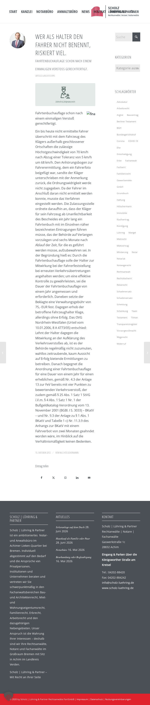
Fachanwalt (131, 160)
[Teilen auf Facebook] (41, 477)
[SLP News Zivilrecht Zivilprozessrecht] (65, 94)
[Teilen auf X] (53, 477)
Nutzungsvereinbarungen (118, 699)
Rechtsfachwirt (124, 278)
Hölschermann (124, 206)
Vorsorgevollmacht (126, 330)
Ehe (119, 147)
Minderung (122, 252)
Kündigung (122, 225)
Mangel (132, 232)
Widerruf (121, 343)
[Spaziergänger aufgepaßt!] (3, 352)
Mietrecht (122, 239)
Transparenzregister (127, 324)
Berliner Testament (126, 121)
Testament (122, 317)
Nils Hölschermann (69, 452)
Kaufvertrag (123, 219)
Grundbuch (123, 193)
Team (134, 311)
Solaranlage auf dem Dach (70, 527)
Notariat (121, 258)
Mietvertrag (123, 245)
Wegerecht (122, 337)
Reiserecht (122, 284)
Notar (135, 252)
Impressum (82, 699)
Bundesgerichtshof (126, 134)
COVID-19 (133, 141)
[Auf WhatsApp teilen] (65, 477)
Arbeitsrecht (123, 108)
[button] (8, 696)
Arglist (120, 114)
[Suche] (132, 11)
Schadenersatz (124, 291)
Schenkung (122, 311)
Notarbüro (61, 550)
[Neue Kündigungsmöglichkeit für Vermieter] (147, 352)
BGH (119, 127)
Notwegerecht (124, 265)
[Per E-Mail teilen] (89, 477)
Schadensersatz (124, 297)
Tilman (134, 317)
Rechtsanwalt (123, 271)
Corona (120, 141)
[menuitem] (13, 11)
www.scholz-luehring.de (118, 588)
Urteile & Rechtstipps (45, 75)
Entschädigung (124, 154)
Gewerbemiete (124, 180)
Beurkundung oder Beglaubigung (73, 557)
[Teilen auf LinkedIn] (77, 477)
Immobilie (122, 213)
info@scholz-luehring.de (118, 582)
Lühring (121, 232)
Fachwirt (121, 167)
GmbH (120, 186)
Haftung (121, 199)
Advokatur (122, 101)
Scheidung (122, 304)
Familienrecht (124, 173)
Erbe (119, 160)
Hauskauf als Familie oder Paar (73, 538)
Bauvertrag (132, 114)
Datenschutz (96, 699)
